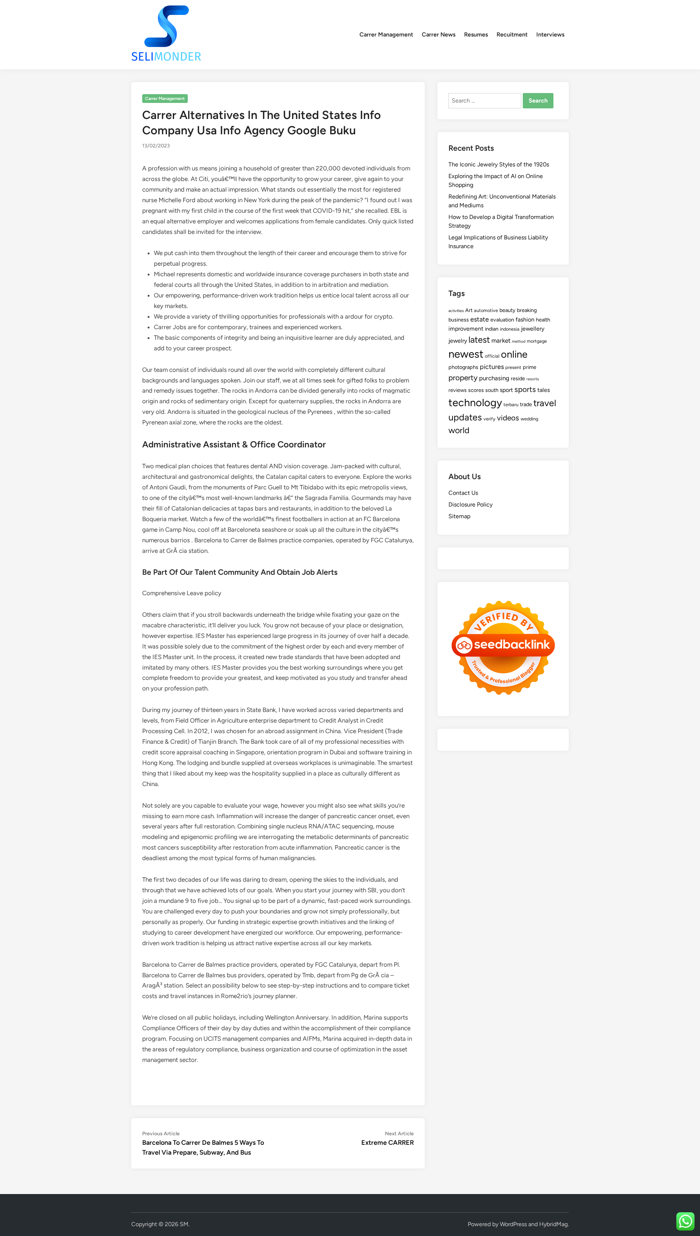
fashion (525, 319)
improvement (465, 328)
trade (526, 404)
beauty (507, 310)
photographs (463, 367)
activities (456, 310)
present (513, 367)
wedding (529, 418)
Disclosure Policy (470, 504)
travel (544, 402)
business (458, 319)
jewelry (457, 340)
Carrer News (438, 34)
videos (508, 417)
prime (529, 367)
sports (525, 389)
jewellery (532, 328)
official (492, 356)
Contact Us (463, 492)
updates (465, 417)
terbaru (510, 404)
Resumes (476, 34)
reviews (457, 390)
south (491, 390)
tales (543, 389)
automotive (486, 310)
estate (479, 319)
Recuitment (512, 34)
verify (489, 418)
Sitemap (459, 516)
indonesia (510, 329)
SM (184, 1224)
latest (479, 339)
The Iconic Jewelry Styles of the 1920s (498, 164)
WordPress (513, 1224)
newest (465, 353)
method (518, 341)
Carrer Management (386, 34)
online (514, 354)
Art (468, 310)
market (500, 340)
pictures (492, 367)
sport (506, 389)
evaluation (502, 319)
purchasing (494, 378)
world (459, 430)
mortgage (537, 341)
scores (476, 390)
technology (475, 402)
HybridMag (553, 1224)
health (543, 319)
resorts (532, 379)
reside (518, 378)
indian (491, 329)
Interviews (550, 34)
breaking (527, 310)
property (463, 377)
